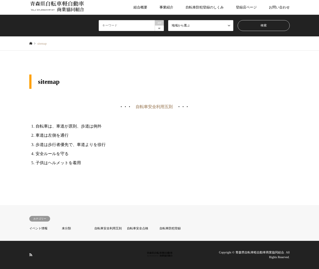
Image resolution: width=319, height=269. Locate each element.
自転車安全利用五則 (154, 106)
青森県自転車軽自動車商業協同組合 (259, 252)
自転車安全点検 (137, 228)
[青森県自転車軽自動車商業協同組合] (56, 7)
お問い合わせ (279, 7)
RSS (30, 254)
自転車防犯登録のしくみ (205, 7)
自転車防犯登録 (170, 228)
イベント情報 (38, 228)
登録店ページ (246, 7)
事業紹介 (166, 7)
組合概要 (140, 7)
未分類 (66, 228)
